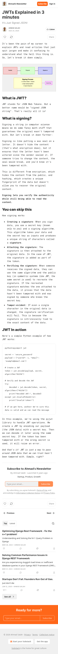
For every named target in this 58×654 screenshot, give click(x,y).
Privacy (27, 634)
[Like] (5, 37)
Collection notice (46, 634)
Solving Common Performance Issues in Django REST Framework (24, 557)
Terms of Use (42, 490)
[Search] (53, 523)
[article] (29, 539)
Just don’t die (8, 583)
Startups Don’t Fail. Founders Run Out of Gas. (27, 579)
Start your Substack (22, 641)
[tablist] (9, 523)
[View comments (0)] (20, 548)
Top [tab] (5, 523)
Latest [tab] (12, 523)
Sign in (52, 4)
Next (49, 513)
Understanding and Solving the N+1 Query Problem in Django (27, 540)
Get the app (42, 641)
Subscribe (42, 4)
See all (7, 596)
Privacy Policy (49, 493)
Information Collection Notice (28, 493)
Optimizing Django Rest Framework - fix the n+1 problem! (27, 533)
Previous (10, 513)
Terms (35, 634)
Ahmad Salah (14, 28)
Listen (52, 29)
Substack (16, 648)
